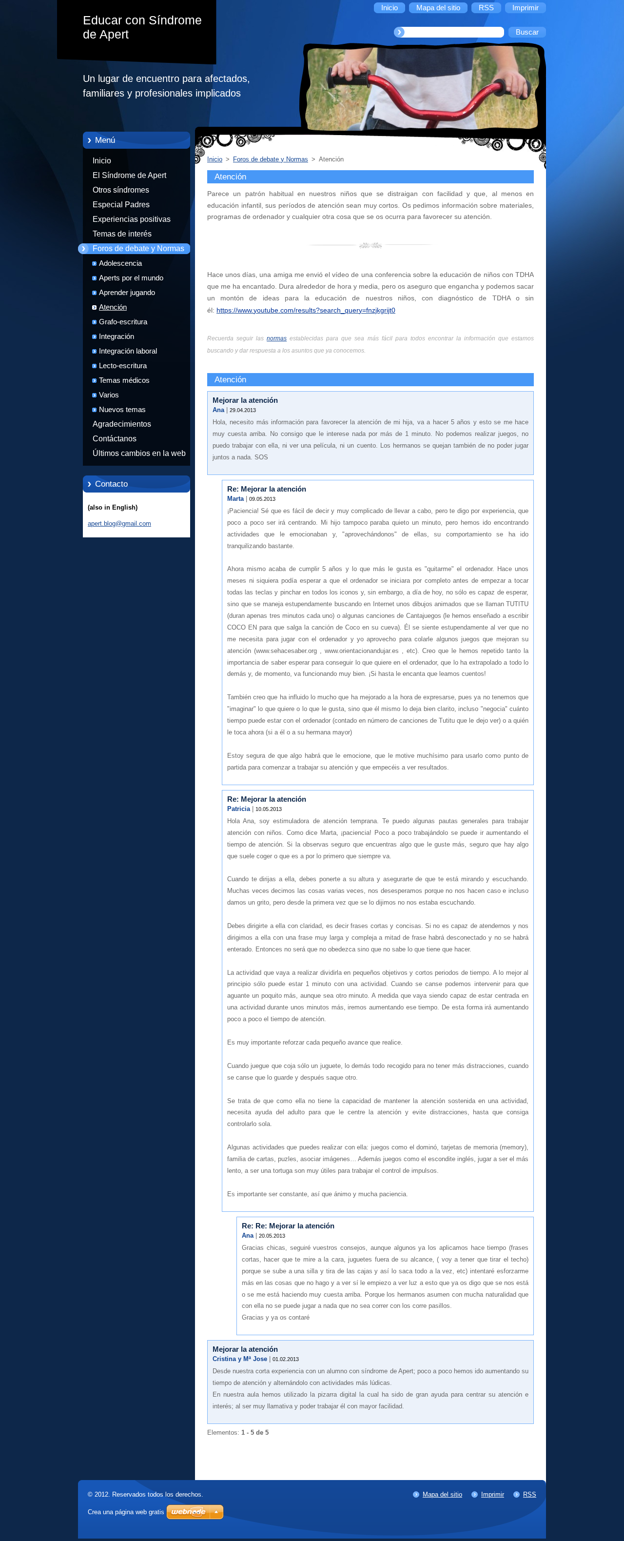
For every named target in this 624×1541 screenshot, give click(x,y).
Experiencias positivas (132, 219)
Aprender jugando (127, 292)
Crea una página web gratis (126, 1512)
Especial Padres (121, 204)
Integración (116, 336)
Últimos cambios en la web (139, 453)
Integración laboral (128, 351)
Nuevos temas (122, 410)
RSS (529, 1494)
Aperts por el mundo (131, 278)
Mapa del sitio (442, 1494)
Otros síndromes (121, 190)
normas (277, 338)
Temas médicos (124, 380)
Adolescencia (120, 263)
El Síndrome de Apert (129, 175)
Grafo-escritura (123, 322)
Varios (109, 395)
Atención (113, 307)
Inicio (102, 161)
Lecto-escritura (123, 366)
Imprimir (492, 1494)
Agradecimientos (122, 424)
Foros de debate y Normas (138, 248)
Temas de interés (122, 234)
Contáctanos (114, 439)
